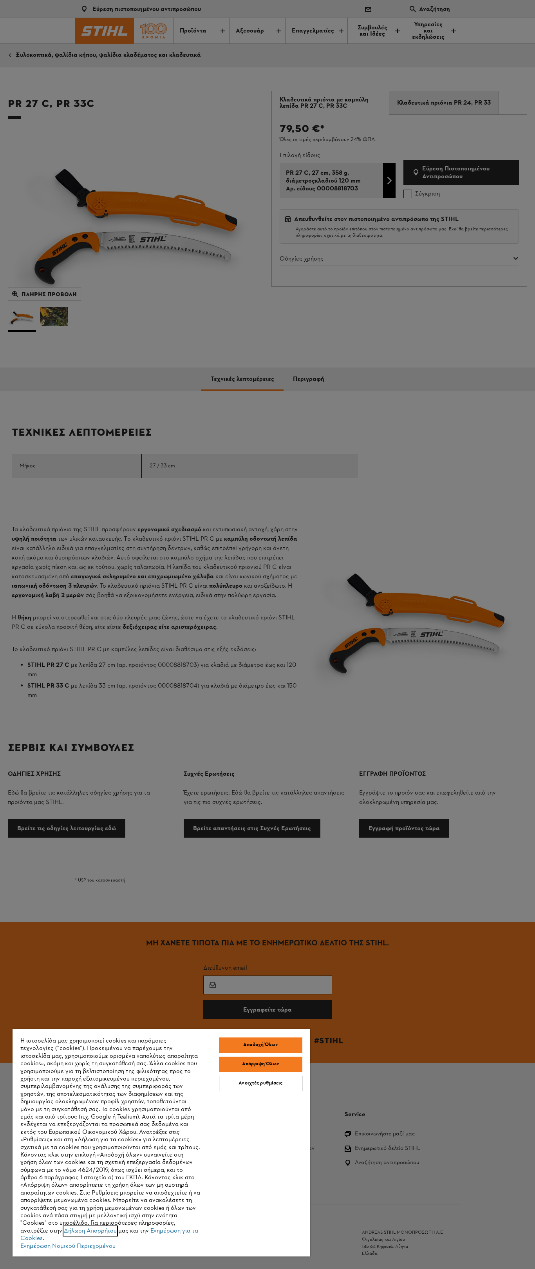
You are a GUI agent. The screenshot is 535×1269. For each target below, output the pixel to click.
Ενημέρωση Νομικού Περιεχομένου (68, 1246)
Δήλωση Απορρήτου (90, 1231)
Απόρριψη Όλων (260, 1064)
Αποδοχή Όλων (260, 1044)
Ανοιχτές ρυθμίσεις (260, 1083)
